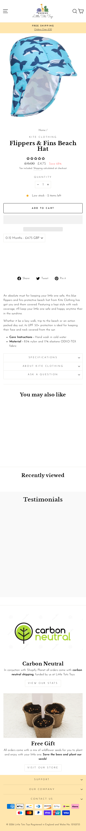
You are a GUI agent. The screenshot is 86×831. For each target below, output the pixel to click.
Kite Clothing (43, 137)
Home (42, 130)
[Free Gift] (43, 715)
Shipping (38, 168)
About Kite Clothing (43, 366)
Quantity (43, 177)
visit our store (43, 768)
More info (12, 265)
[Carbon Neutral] (43, 635)
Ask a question (43, 374)
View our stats (43, 683)
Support (42, 779)
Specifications (43, 357)
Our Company (42, 789)
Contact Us (42, 799)
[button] (36, 158)
